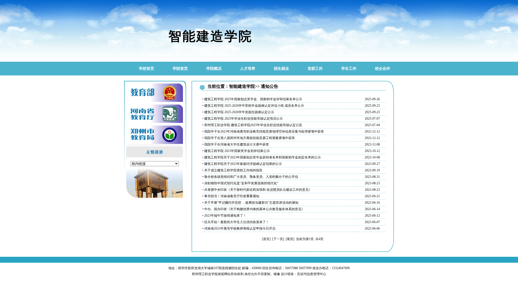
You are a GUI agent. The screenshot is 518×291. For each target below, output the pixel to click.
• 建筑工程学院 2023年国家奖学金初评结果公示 (236, 151)
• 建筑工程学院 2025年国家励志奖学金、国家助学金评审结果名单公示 (252, 99)
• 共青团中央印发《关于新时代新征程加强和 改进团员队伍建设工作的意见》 (257, 190)
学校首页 (146, 69)
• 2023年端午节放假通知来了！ (224, 215)
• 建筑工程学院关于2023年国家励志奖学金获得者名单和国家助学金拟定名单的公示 (261, 157)
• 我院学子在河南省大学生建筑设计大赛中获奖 (235, 144)
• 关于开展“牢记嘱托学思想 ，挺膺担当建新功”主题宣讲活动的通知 (250, 203)
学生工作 (348, 69)
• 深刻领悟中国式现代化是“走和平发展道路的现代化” (240, 183)
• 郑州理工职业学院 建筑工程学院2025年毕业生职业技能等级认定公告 (252, 125)
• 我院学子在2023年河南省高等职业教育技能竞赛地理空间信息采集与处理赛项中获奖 (263, 131)
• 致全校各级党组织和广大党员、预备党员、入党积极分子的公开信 (250, 177)
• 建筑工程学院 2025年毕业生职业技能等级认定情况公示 (242, 118)
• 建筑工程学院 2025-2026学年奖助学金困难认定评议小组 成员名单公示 (253, 106)
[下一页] (278, 239)
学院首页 (180, 69)
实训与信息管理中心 (311, 274)
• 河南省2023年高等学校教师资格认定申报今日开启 (238, 228)
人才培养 (247, 69)
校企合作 (382, 69)
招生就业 (281, 69)
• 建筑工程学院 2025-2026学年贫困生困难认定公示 (238, 112)
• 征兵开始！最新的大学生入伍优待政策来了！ (235, 222)
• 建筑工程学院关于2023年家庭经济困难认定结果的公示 (242, 164)
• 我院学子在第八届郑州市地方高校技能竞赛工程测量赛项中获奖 (248, 138)
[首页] (266, 239)
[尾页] (290, 239)
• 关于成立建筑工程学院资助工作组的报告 (232, 170)
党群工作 (315, 69)
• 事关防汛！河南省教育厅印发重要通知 (230, 196)
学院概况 (213, 69)
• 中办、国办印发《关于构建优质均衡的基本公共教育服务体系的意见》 (253, 209)
